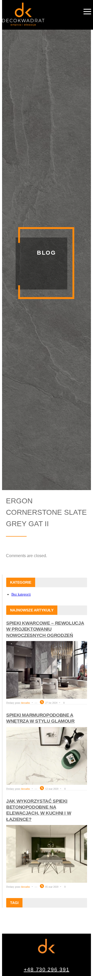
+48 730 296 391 (46, 969)
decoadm (25, 702)
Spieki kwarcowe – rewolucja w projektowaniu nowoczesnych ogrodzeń (45, 629)
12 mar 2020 (51, 788)
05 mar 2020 (51, 886)
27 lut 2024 (50, 702)
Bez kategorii (21, 594)
